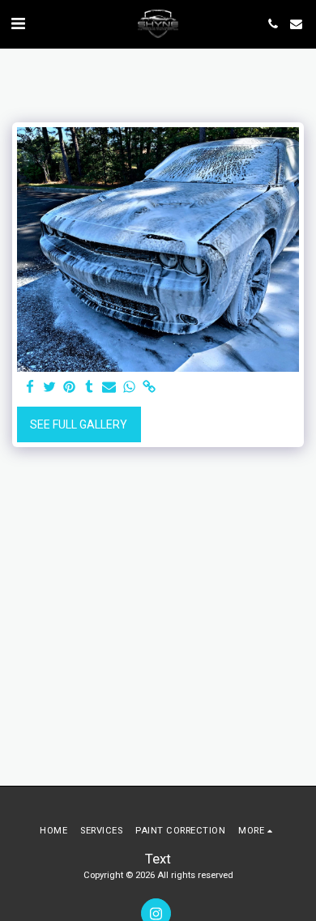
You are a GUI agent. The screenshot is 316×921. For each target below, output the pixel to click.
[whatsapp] (129, 387)
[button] (18, 23)
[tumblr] (90, 387)
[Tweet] (50, 387)
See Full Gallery (78, 424)
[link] (149, 387)
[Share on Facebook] (30, 387)
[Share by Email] (109, 387)
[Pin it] (69, 387)
